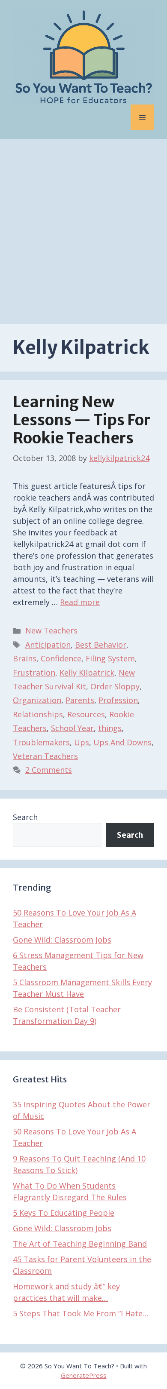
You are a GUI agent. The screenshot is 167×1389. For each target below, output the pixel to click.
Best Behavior (100, 644)
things (110, 728)
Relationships (38, 714)
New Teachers (51, 630)
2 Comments (48, 770)
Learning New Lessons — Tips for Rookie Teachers (81, 420)
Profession (118, 700)
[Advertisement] (83, 227)
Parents (80, 700)
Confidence (61, 658)
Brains (24, 658)
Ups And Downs (122, 742)
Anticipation (48, 644)
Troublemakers (41, 742)
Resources (86, 714)
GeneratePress (84, 1375)
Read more (80, 602)
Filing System (110, 658)
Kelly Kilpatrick (87, 672)
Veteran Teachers (45, 756)
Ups (81, 742)
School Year (72, 728)
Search (25, 817)
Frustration (34, 672)
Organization (37, 700)
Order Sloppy (115, 686)
